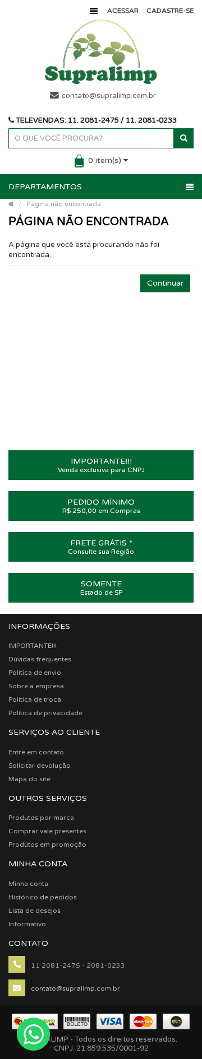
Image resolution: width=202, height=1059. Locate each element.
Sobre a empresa (36, 686)
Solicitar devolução (39, 765)
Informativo (27, 924)
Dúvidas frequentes (39, 659)
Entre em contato (36, 752)
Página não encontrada (63, 204)
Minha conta (28, 884)
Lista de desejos (34, 911)
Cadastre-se (170, 11)
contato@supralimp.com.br (109, 95)
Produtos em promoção (47, 844)
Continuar (165, 283)
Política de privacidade (45, 713)
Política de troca (34, 699)
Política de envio (34, 673)
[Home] (11, 204)
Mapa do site (29, 779)
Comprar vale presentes (47, 831)
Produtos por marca (41, 818)
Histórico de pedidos (42, 897)
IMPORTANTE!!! (32, 646)
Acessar (123, 11)
